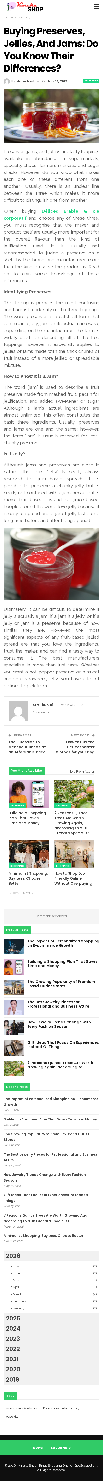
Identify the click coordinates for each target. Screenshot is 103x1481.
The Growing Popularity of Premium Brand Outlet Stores (61, 983)
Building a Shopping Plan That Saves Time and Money (62, 963)
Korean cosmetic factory (61, 1408)
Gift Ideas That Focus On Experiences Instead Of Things (63, 1044)
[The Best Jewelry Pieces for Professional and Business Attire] (14, 1007)
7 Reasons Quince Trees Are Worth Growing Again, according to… (60, 1065)
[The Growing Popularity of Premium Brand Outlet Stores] (14, 987)
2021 (12, 1359)
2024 (13, 1328)
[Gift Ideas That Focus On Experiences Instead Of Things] (14, 1048)
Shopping (91, 80)
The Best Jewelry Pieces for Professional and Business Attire (58, 1004)
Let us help (61, 1447)
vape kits (12, 1416)
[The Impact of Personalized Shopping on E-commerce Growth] (14, 946)
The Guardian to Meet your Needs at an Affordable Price (27, 747)
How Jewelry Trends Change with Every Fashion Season (59, 1024)
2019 (12, 1379)
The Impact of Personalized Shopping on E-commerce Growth (63, 943)
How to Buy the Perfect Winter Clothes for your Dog (75, 747)
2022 (13, 1349)
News (38, 1447)
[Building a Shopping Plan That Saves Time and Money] (29, 794)
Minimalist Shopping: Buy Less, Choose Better (43, 1235)
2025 (13, 1318)
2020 (13, 1369)
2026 (13, 1256)
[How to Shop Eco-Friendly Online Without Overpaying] (74, 854)
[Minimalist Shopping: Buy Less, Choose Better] (29, 854)
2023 (13, 1339)
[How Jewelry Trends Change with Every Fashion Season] (14, 1027)
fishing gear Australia (21, 1408)
